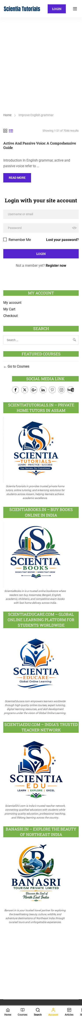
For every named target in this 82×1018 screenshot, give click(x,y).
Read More (20, 176)
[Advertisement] (41, 60)
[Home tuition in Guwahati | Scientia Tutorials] (22, 8)
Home (7, 115)
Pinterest (52, 389)
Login (56, 9)
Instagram (61, 389)
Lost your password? (62, 240)
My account (12, 303)
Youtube (70, 389)
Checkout (10, 316)
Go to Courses (18, 366)
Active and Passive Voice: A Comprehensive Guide (39, 145)
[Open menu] (75, 8)
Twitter (24, 389)
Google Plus (33, 389)
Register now (56, 265)
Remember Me (19, 240)
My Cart (9, 309)
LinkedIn (43, 389)
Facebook (15, 389)
